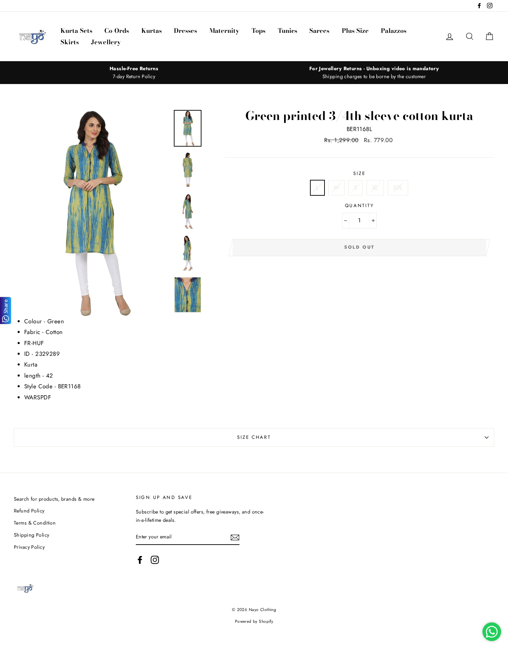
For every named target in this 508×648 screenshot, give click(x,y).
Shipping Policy (31, 534)
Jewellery (106, 42)
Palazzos (393, 30)
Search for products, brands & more (54, 499)
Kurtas (151, 30)
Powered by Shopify (254, 621)
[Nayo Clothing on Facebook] (140, 559)
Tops (258, 30)
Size (359, 173)
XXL (398, 187)
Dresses (185, 30)
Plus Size (355, 30)
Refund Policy (29, 510)
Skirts (69, 42)
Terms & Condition (35, 522)
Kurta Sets (76, 30)
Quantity (359, 205)
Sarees (319, 30)
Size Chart (254, 437)
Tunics (287, 30)
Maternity (224, 30)
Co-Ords (116, 30)
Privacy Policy (29, 547)
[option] (134, 73)
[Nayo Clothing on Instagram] (155, 559)
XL (375, 187)
